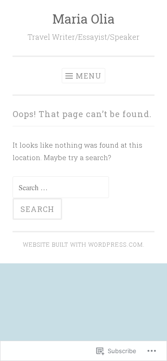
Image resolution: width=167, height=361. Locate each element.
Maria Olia (83, 19)
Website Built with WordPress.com (83, 244)
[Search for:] (61, 187)
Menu (89, 76)
